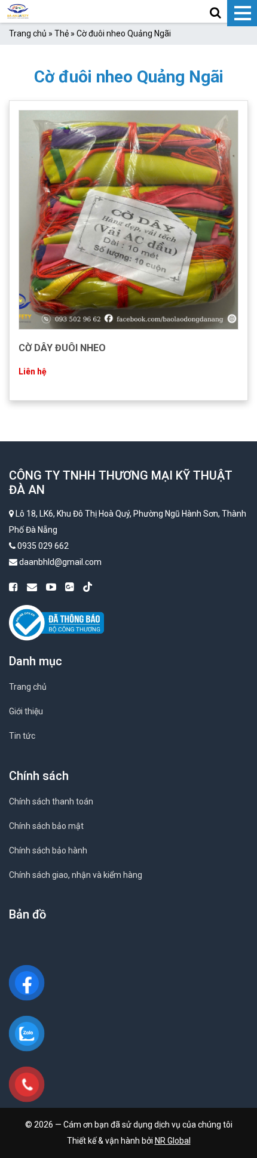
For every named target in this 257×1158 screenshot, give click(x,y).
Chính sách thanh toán (51, 801)
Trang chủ (28, 33)
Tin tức (22, 736)
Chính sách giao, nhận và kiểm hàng (75, 875)
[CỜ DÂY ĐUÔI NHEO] (128, 219)
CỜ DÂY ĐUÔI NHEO (62, 348)
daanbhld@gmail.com (60, 562)
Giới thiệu (26, 711)
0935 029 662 (43, 546)
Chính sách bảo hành (48, 850)
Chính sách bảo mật (46, 826)
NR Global (173, 1140)
